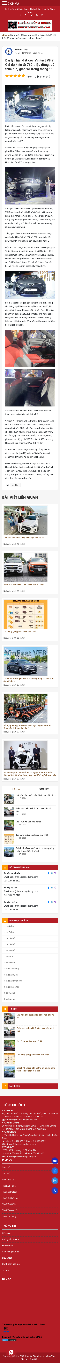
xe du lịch (10, 962)
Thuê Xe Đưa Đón (10, 1210)
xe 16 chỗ (10, 938)
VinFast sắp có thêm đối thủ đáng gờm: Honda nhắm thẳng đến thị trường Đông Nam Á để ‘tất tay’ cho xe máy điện (29, 775)
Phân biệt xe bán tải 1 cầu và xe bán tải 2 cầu (24, 584)
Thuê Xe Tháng (9, 1216)
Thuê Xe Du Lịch (9, 1192)
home (7, 35)
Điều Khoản (7, 1258)
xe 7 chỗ (9, 932)
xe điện (15, 485)
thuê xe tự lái (11, 974)
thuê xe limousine (13, 980)
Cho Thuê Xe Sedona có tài (28, 822)
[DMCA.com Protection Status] (9, 1341)
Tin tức (17, 53)
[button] (5, 3)
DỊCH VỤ (13, 3)
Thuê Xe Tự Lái (9, 1186)
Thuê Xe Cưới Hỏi (10, 1198)
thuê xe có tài (12, 987)
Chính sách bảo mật (11, 1264)
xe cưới (9, 956)
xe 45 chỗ (10, 950)
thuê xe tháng (12, 968)
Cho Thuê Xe (8, 1180)
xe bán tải (10, 999)
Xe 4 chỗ (6, 1167)
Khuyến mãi (7, 1245)
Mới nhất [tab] (16, 789)
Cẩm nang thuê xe (10, 1252)
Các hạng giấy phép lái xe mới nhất (19, 631)
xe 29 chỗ (10, 944)
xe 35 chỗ (10, 993)
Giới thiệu (6, 1233)
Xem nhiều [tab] (44, 789)
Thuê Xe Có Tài (9, 1204)
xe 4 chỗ (9, 926)
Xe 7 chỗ (6, 1173)
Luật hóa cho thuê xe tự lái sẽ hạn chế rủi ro (23, 537)
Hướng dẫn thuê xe (11, 1239)
